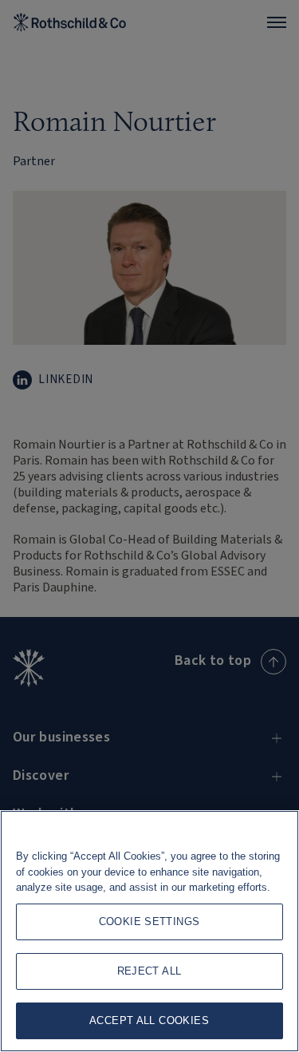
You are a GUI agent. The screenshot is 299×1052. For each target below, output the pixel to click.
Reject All (149, 971)
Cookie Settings (149, 921)
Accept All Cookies (149, 1020)
